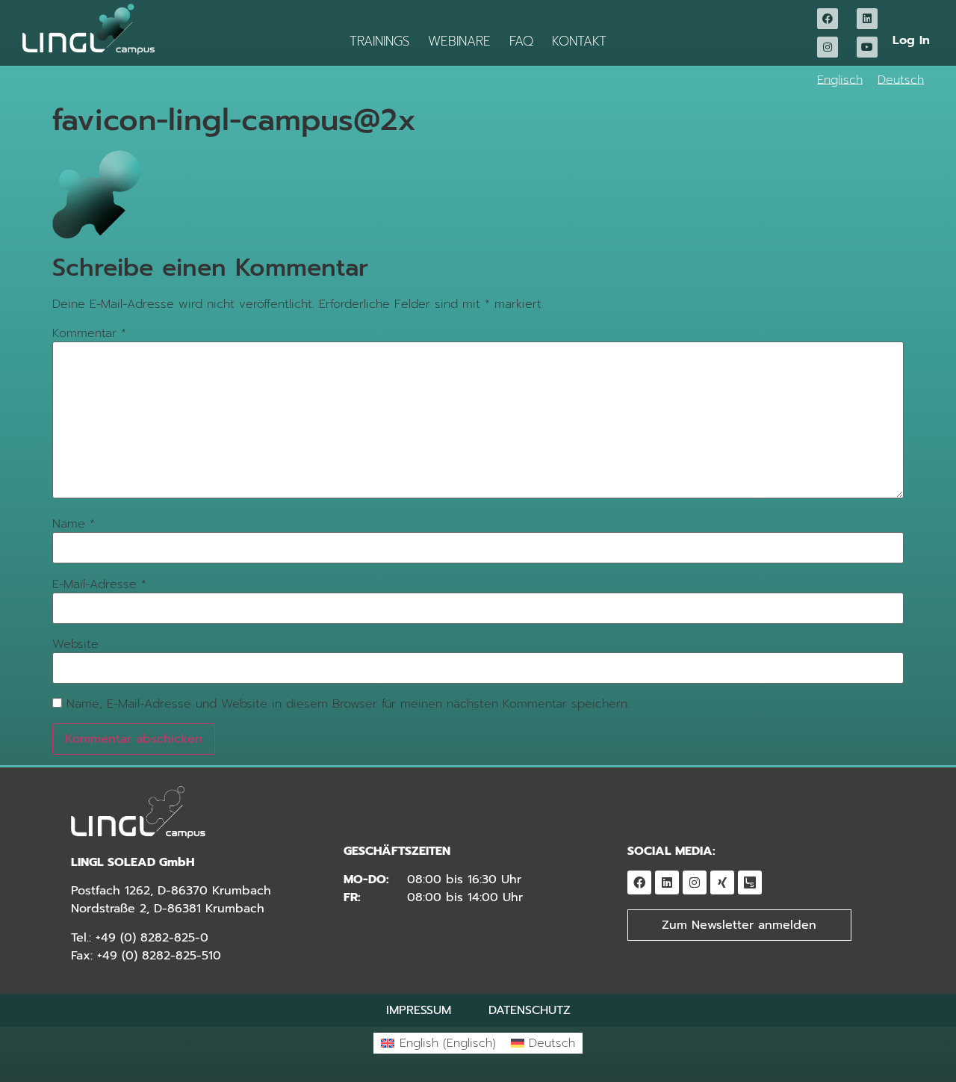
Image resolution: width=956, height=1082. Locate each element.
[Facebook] (827, 18)
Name (73, 524)
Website (75, 644)
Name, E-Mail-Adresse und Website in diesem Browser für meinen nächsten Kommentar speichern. (348, 704)
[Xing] (722, 882)
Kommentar (89, 333)
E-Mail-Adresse (99, 584)
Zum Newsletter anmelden (739, 925)
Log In (911, 40)
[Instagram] (827, 47)
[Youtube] (867, 47)
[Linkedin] (867, 18)
